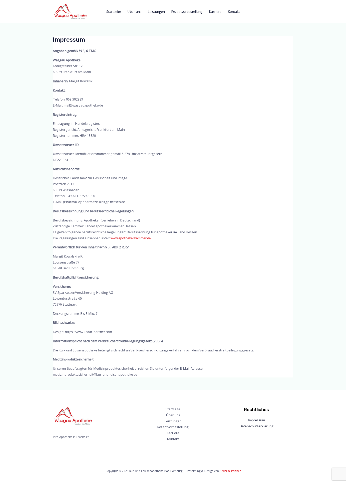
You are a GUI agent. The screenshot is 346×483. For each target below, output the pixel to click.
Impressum (256, 420)
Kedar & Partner (230, 471)
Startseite (113, 11)
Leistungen (156, 11)
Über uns (134, 11)
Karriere (215, 11)
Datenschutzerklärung (256, 426)
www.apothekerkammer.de (131, 238)
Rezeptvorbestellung (187, 11)
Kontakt (234, 11)
